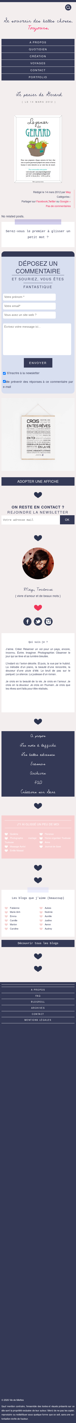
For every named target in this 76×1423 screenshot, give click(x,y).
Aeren (48, 924)
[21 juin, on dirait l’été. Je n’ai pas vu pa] (38, 1087)
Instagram (48, 621)
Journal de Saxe (53, 846)
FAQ (38, 782)
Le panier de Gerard (39, 94)
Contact (38, 70)
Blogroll (38, 1001)
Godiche (14, 834)
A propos (38, 42)
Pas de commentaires (58, 206)
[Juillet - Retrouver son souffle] (38, 1169)
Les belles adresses (38, 754)
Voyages (38, 63)
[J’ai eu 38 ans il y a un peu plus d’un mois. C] (38, 1047)
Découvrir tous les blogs (38, 943)
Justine (48, 920)
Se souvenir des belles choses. (38, 23)
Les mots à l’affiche (38, 745)
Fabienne (14, 907)
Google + (65, 201)
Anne (47, 842)
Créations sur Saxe (38, 792)
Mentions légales (37, 1019)
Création (38, 56)
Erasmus (38, 764)
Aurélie (48, 916)
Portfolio (38, 77)
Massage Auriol (17, 846)
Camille (13, 920)
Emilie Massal (16, 850)
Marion (13, 924)
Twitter (52, 201)
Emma (13, 916)
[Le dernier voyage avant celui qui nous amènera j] (38, 1250)
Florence (49, 834)
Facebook (42, 201)
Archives (38, 773)
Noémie (49, 911)
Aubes (48, 907)
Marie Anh (15, 911)
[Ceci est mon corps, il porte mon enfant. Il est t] (38, 1128)
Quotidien (38, 49)
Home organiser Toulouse (58, 838)
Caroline (14, 928)
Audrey (48, 928)
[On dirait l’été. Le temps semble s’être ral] (38, 1209)
